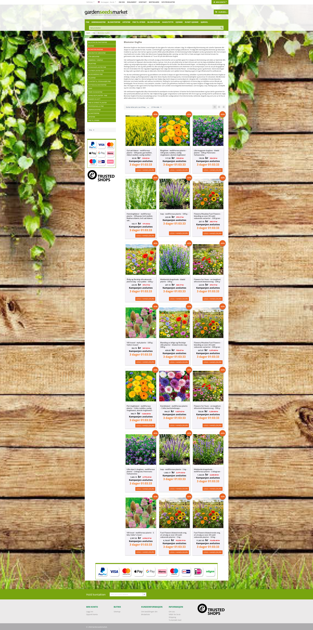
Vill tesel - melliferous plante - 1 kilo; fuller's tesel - (140, 534)
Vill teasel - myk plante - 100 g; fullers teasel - (140, 343)
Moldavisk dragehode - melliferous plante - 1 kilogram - (207, 470)
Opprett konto (92, 614)
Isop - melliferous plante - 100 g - (174, 214)
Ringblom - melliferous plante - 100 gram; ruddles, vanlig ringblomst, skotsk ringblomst (173, 152)
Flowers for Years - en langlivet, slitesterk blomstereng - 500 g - (207, 407)
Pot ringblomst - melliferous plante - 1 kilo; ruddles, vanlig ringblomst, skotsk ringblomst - (140, 408)
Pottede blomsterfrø (97, 85)
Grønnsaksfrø (98, 22)
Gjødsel (204, 22)
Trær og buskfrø (95, 92)
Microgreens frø (95, 74)
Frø (87, 22)
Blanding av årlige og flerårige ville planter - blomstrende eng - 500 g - (174, 344)
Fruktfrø (92, 63)
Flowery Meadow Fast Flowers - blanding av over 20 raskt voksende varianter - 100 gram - (207, 216)
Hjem (88, 33)
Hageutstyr (167, 22)
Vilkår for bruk (174, 614)
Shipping (172, 617)
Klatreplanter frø (96, 71)
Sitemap (117, 611)
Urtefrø (126, 22)
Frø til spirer (138, 22)
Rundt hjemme (191, 22)
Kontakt (143, 2)
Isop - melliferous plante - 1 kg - (173, 469)
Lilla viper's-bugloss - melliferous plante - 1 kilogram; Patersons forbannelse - (141, 471)
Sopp (90, 88)
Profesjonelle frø (96, 106)
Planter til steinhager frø (99, 81)
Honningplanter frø (97, 67)
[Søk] (221, 28)
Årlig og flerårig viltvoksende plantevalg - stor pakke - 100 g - (140, 280)
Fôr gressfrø (93, 56)
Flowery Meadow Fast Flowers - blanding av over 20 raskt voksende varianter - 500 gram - (207, 344)
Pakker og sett (94, 99)
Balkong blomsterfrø (97, 42)
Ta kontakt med (175, 620)
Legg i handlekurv (145, 170)
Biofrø (91, 46)
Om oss (122, 2)
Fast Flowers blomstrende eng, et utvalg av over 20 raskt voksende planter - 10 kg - (207, 535)
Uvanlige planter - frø (97, 95)
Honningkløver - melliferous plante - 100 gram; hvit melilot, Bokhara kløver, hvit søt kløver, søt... (140, 217)
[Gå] (144, 594)
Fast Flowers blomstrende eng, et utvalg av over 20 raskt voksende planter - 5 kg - (173, 535)
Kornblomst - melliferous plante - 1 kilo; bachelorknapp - (174, 407)
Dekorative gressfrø (97, 53)
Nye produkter (168, 2)
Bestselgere (154, 2)
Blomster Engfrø (95, 49)
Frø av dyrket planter (97, 103)
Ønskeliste (145, 614)
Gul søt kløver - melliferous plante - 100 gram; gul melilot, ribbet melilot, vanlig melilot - (139, 152)
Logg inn (89, 611)
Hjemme (179, 22)
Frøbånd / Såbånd (95, 60)
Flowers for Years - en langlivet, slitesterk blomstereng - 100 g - (207, 280)
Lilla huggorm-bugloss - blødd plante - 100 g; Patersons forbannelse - (206, 152)
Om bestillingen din (149, 611)
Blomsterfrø (114, 22)
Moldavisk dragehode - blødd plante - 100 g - (172, 280)
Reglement (131, 2)
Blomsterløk (153, 22)
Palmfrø (91, 78)
